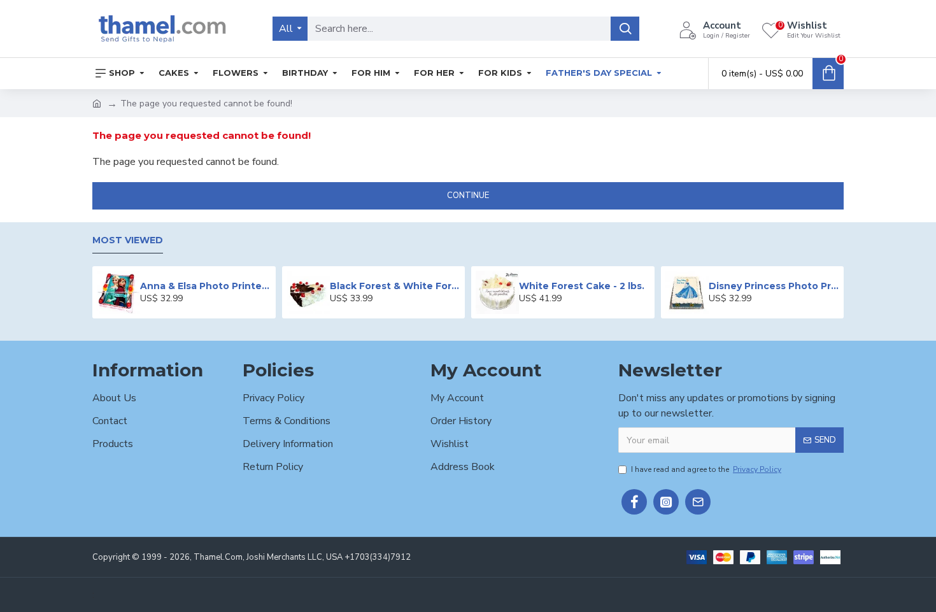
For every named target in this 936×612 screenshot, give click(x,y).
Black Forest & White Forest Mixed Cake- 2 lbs (395, 286)
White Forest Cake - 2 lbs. (581, 286)
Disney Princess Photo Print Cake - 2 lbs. (774, 286)
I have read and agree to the (706, 469)
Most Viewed (127, 240)
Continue (468, 195)
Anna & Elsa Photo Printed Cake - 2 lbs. (205, 286)
